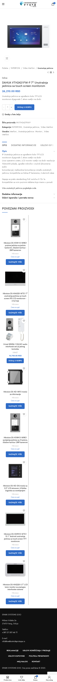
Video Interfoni (29, 68)
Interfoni (13, 131)
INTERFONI (15, 68)
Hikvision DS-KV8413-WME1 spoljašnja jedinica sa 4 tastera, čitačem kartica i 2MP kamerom (15, 440)
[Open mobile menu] (3, 4)
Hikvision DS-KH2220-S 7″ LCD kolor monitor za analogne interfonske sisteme (15, 587)
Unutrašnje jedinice (45, 68)
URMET (15, 352)
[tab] (4, 145)
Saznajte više (15, 262)
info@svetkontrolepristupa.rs (13, 641)
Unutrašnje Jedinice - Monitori (30, 131)
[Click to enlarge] (7, 58)
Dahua (4, 78)
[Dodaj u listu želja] (23, 219)
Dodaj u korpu (24, 107)
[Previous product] (48, 72)
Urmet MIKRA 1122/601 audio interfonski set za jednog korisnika (15, 346)
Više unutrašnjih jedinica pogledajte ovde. (19, 188)
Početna (5, 68)
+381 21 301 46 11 (9, 632)
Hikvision (15, 253)
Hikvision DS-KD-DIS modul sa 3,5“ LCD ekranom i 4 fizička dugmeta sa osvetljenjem (15, 488)
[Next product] (53, 72)
